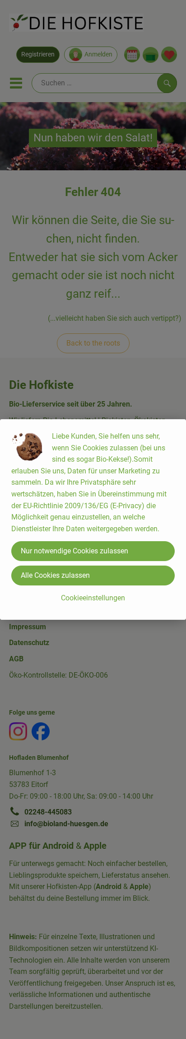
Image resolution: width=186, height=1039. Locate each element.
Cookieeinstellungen (93, 598)
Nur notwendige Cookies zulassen (74, 551)
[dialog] (93, 519)
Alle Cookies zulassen (55, 575)
